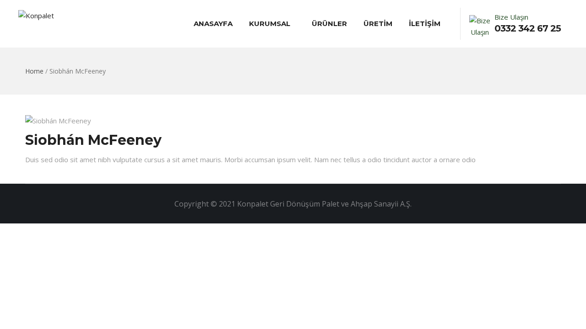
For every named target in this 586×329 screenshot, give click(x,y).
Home (34, 71)
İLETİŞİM (424, 23)
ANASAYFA (213, 23)
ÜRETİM (378, 23)
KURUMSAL (269, 23)
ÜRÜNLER (329, 23)
